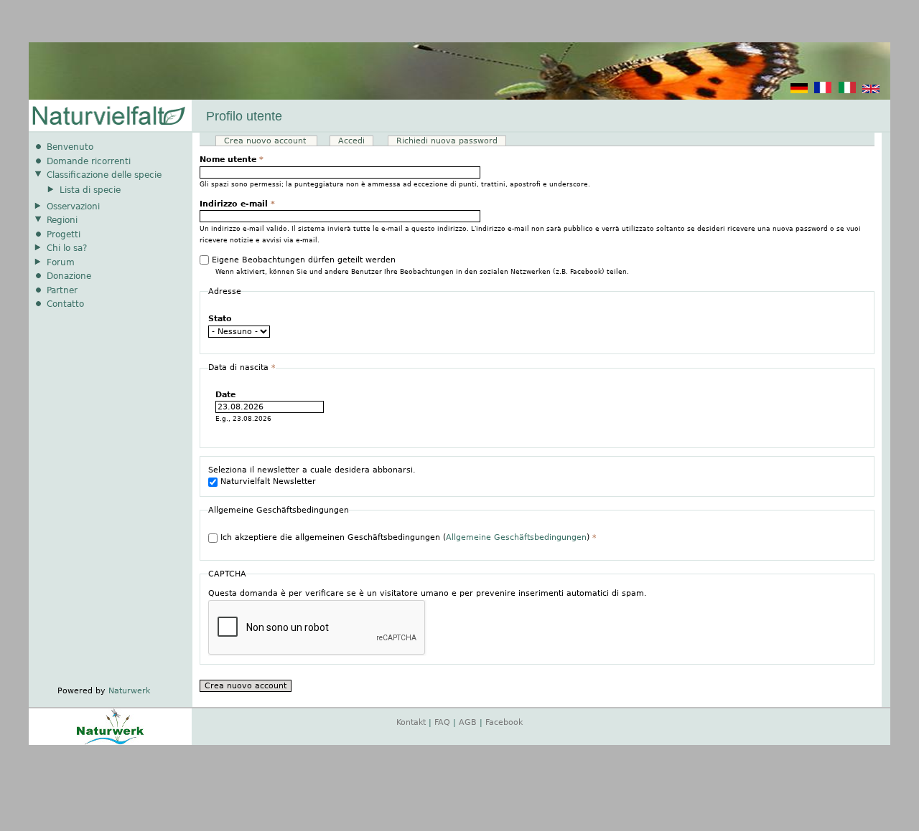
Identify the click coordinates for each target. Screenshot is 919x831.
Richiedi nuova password (447, 141)
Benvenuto (70, 147)
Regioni (62, 220)
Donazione (69, 276)
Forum (61, 262)
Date (225, 394)
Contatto (65, 304)
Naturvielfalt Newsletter (268, 481)
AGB (468, 722)
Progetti (63, 234)
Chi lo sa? (67, 248)
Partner (62, 290)
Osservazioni (73, 206)
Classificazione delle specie (104, 175)
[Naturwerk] (110, 742)
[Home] (108, 116)
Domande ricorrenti (89, 161)
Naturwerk (129, 690)
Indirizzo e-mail (237, 204)
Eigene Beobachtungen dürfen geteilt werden (304, 260)
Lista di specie (90, 190)
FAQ (442, 722)
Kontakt (411, 722)
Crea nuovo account (270, 141)
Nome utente (231, 159)
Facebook (504, 722)
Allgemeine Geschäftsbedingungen (516, 537)
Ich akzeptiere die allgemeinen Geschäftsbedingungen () (408, 537)
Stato (220, 318)
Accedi (351, 141)
